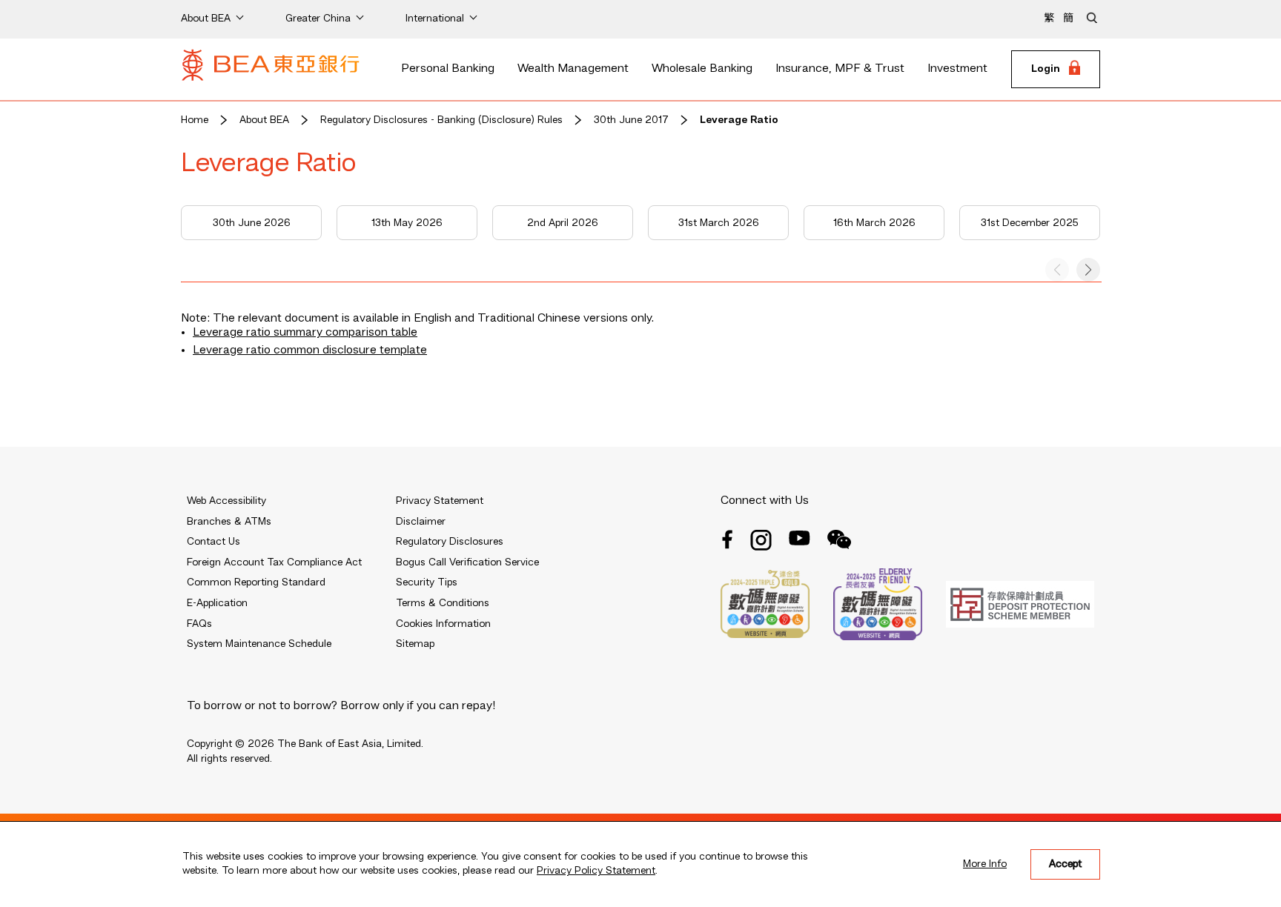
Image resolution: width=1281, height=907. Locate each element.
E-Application (217, 603)
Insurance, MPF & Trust (839, 69)
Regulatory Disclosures (449, 541)
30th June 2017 (631, 120)
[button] (1088, 270)
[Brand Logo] (270, 70)
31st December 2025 (1030, 223)
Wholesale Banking (702, 69)
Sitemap (415, 644)
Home (194, 120)
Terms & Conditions (442, 603)
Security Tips (426, 582)
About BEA (264, 120)
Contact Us (213, 541)
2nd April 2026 (562, 223)
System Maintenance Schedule (259, 644)
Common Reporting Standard (256, 582)
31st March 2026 (718, 223)
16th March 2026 (874, 223)
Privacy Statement (439, 501)
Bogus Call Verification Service (467, 562)
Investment (957, 69)
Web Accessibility (226, 501)
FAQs (199, 624)
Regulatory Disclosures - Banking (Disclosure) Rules (441, 120)
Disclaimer (421, 521)
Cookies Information (443, 624)
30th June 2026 (252, 223)
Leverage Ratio (739, 120)
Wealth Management (573, 69)
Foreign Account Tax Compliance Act (274, 562)
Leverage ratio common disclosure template (310, 350)
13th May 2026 (407, 223)
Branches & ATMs (229, 521)
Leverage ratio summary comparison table (305, 333)
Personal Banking (447, 69)
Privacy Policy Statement (596, 871)
